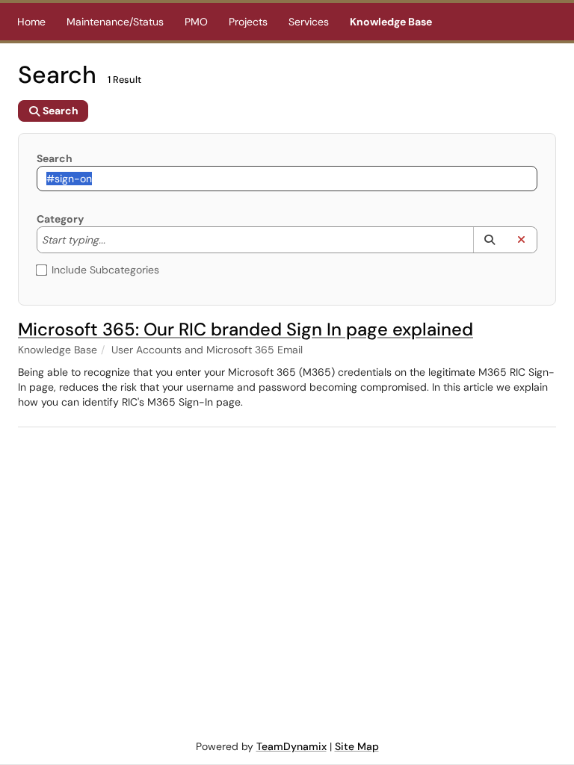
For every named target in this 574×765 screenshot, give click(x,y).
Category (60, 219)
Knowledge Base (391, 21)
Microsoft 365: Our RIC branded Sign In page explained (245, 329)
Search (54, 158)
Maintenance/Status (115, 21)
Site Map (357, 746)
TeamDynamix (291, 746)
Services (308, 21)
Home (31, 21)
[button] (489, 240)
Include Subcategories (105, 269)
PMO (196, 21)
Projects (248, 21)
